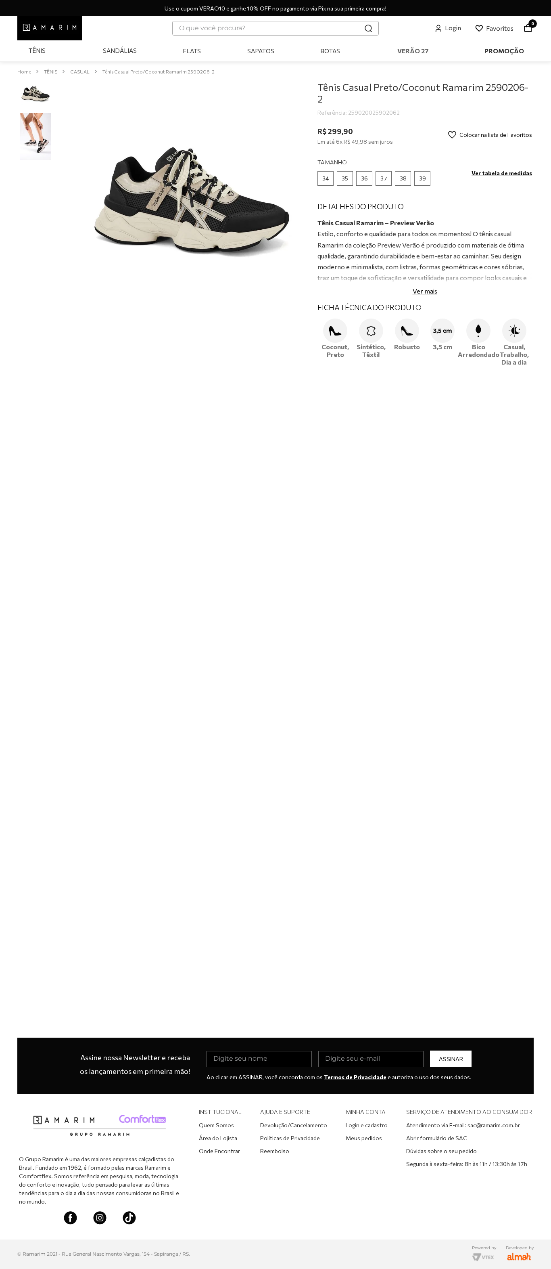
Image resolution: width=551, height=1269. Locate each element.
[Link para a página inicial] (24, 71)
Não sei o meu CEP (341, 257)
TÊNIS (50, 71)
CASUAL (80, 71)
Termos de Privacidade (355, 1077)
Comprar (430, 300)
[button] (325, 218)
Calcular (511, 274)
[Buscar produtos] (368, 28)
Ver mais (425, 414)
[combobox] (275, 28)
